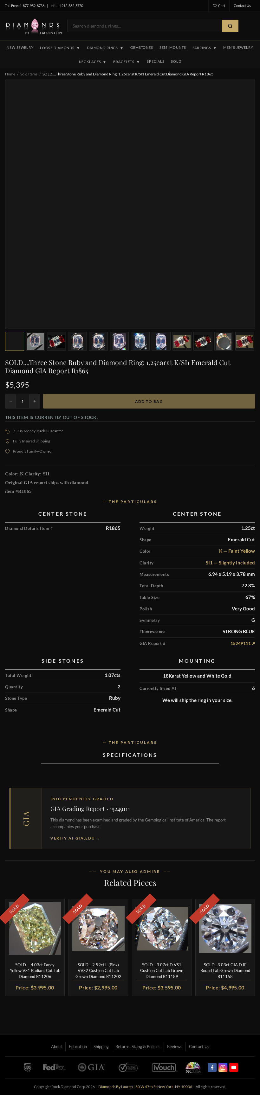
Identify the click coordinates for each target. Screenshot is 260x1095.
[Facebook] (212, 1067)
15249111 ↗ (243, 643)
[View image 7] (140, 341)
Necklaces (93, 61)
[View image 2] (35, 341)
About (56, 1046)
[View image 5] (98, 341)
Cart (221, 5)
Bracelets (126, 61)
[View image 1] (14, 341)
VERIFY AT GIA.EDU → (75, 838)
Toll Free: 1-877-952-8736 (24, 5)
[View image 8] (161, 341)
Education (78, 1046)
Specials (156, 61)
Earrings (204, 47)
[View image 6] (119, 341)
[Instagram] (222, 1067)
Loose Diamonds (60, 47)
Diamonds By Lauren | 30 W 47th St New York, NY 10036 (145, 1086)
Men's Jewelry (238, 47)
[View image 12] (244, 341)
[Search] (230, 26)
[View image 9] (182, 341)
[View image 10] (202, 341)
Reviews (174, 1046)
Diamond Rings (105, 47)
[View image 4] (77, 341)
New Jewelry (20, 47)
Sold (176, 61)
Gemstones (141, 47)
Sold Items (28, 74)
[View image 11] (223, 341)
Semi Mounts (172, 47)
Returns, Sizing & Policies (137, 1046)
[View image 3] (56, 341)
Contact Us (242, 5)
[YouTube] (233, 1067)
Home (10, 74)
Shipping (101, 1046)
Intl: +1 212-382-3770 (66, 5)
